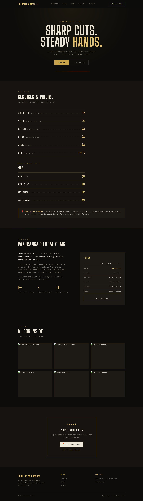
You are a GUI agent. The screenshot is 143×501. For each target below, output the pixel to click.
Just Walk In (79, 62)
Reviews (92, 4)
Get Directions (102, 298)
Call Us (61, 62)
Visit (73, 4)
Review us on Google (73, 444)
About (64, 4)
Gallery (81, 4)
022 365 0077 (100, 482)
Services (54, 4)
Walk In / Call (117, 4)
